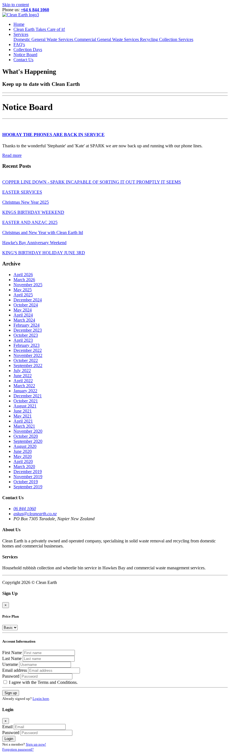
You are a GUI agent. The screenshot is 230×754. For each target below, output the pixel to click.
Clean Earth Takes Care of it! (39, 29)
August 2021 (24, 406)
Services (20, 34)
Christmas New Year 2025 (25, 202)
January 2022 (25, 390)
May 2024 (22, 310)
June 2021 (22, 411)
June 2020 (22, 451)
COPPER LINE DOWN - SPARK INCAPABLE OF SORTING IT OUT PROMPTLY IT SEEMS (91, 182)
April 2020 (23, 461)
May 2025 (22, 289)
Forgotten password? (18, 749)
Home (18, 24)
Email (7, 726)
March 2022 (24, 385)
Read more (12, 155)
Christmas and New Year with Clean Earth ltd (42, 232)
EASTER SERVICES (22, 192)
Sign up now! (36, 744)
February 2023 (26, 345)
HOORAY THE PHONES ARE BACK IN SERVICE (53, 134)
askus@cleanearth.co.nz (35, 513)
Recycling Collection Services (166, 39)
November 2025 (27, 284)
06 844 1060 (24, 508)
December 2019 (27, 471)
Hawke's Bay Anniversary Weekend (34, 242)
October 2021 (25, 400)
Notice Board (25, 54)
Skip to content (15, 4)
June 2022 (22, 375)
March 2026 (24, 279)
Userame (10, 664)
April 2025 (23, 294)
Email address (14, 670)
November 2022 (27, 355)
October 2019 (25, 481)
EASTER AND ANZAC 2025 (30, 222)
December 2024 (27, 299)
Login (8, 739)
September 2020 (27, 441)
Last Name (12, 658)
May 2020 (22, 456)
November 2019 (27, 476)
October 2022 (25, 360)
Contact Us (23, 59)
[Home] (20, 14)
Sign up (10, 693)
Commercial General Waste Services (107, 39)
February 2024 (26, 325)
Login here (41, 698)
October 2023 (25, 335)
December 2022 (27, 350)
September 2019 (27, 486)
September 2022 (27, 365)
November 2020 (27, 431)
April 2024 (23, 315)
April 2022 (23, 380)
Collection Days (27, 49)
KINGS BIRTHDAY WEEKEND (33, 212)
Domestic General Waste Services (43, 39)
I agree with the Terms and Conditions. (43, 682)
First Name (12, 652)
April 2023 (23, 340)
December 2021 (27, 395)
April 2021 (23, 421)
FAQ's (19, 44)
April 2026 (23, 274)
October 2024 (25, 304)
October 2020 (25, 436)
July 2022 (22, 370)
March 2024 (24, 320)
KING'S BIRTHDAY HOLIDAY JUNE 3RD (43, 252)
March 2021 (24, 426)
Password (10, 676)
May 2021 (22, 416)
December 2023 (27, 330)
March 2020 (24, 466)
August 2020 (24, 446)
